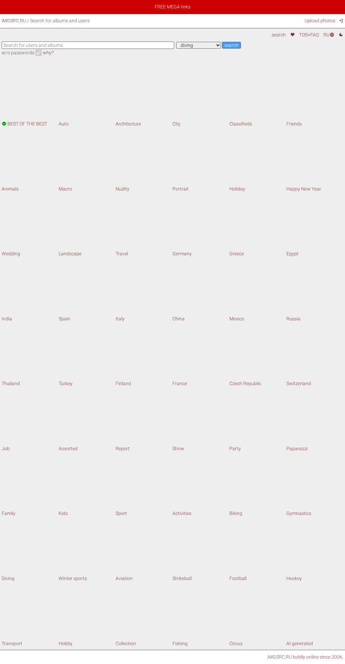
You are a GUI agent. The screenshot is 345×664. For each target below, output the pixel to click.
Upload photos (320, 20)
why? (48, 52)
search (279, 34)
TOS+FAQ (309, 34)
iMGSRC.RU (14, 20)
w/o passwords (18, 52)
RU (328, 34)
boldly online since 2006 (317, 657)
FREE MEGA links (172, 6)
